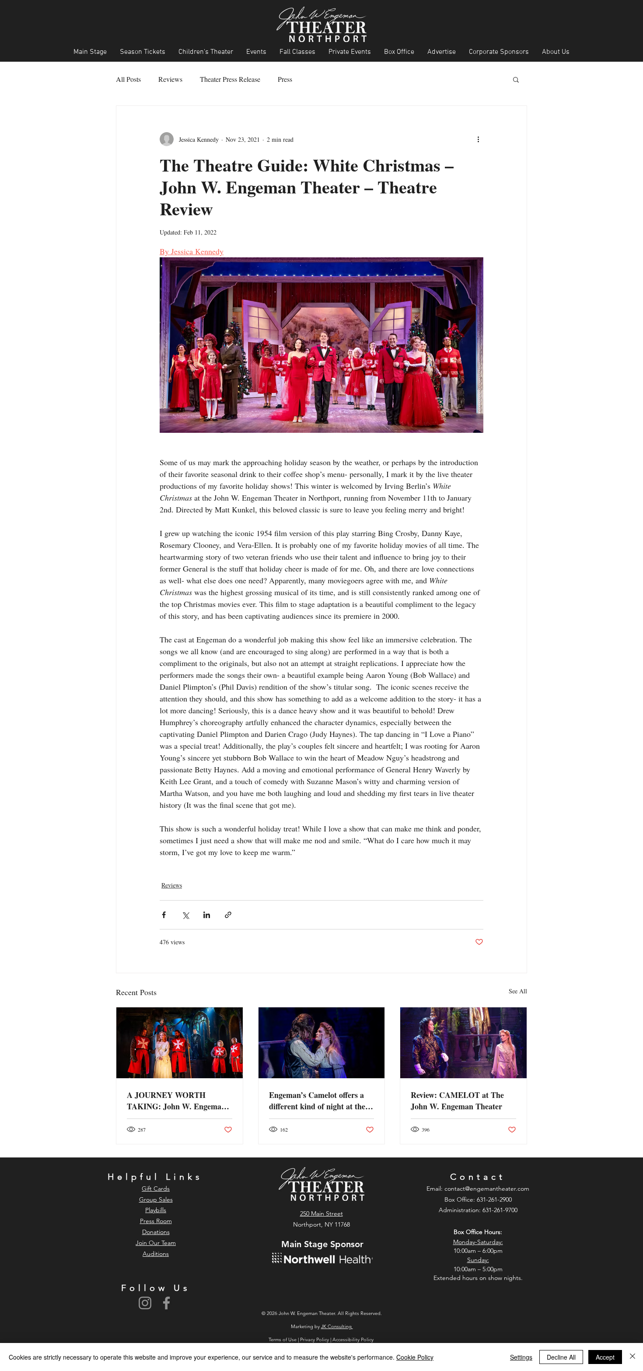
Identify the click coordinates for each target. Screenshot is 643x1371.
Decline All (561, 1357)
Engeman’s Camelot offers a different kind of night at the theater (317, 1100)
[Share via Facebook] (164, 915)
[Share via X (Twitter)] (185, 915)
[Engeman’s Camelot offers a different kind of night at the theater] (322, 1042)
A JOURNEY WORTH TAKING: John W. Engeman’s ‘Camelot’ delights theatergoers (179, 1100)
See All (518, 991)
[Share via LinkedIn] (207, 915)
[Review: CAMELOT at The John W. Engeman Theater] (463, 1042)
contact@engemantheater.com (486, 1188)
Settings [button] (521, 1357)
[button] (516, 79)
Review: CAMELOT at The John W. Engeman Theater (457, 1100)
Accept (605, 1357)
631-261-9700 (499, 1210)
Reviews (170, 79)
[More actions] (478, 139)
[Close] (632, 1357)
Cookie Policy (414, 1357)
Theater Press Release (230, 79)
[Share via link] (228, 915)
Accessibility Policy (353, 1339)
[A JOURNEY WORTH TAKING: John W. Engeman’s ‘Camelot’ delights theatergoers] (179, 1042)
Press (285, 79)
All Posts (128, 79)
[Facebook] (166, 1302)
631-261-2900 (494, 1199)
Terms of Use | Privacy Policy (299, 1339)
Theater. (327, 1313)
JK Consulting (337, 1326)
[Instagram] (145, 1302)
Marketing (302, 1326)
